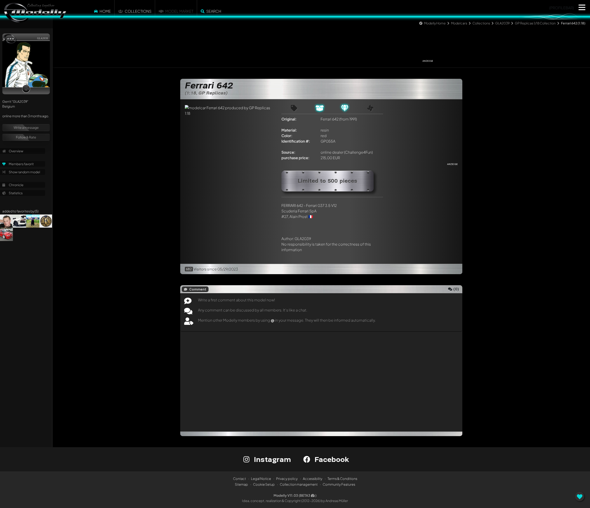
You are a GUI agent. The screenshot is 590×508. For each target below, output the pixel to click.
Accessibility (312, 478)
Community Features (339, 484)
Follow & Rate (26, 137)
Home (105, 11)
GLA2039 (502, 23)
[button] (581, 7)
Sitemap (241, 484)
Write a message (26, 127)
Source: (288, 152)
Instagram (271, 459)
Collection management (299, 484)
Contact (239, 478)
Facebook (331, 459)
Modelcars (459, 23)
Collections (138, 11)
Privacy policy (287, 478)
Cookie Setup (264, 484)
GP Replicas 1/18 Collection (535, 23)
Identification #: (295, 141)
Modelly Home (435, 23)
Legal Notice (261, 478)
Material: (289, 130)
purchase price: (295, 157)
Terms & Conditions (342, 478)
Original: (289, 119)
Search (213, 11)
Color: (286, 135)
